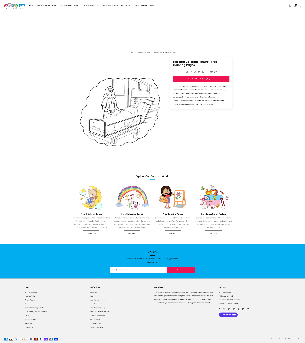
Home (31, 6)
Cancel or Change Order (34, 308)
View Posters (214, 233)
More (152, 6)
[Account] (290, 5)
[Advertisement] (152, 29)
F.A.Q (27, 316)
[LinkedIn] (199, 71)
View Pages (172, 233)
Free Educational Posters (99, 312)
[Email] (211, 71)
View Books (132, 233)
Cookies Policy (95, 323)
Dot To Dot (126, 6)
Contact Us (29, 327)
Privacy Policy (95, 319)
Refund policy (30, 319)
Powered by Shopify (277, 339)
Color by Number (110, 6)
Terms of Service (96, 327)
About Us (93, 292)
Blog (91, 296)
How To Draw (141, 6)
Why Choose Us (31, 292)
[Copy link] (215, 71)
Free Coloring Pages (91, 6)
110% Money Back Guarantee (36, 312)
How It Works (30, 296)
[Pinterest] (207, 71)
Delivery (28, 304)
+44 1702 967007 (225, 292)
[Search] (300, 5)
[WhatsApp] (203, 71)
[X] (195, 71)
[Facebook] (191, 71)
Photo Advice (30, 300)
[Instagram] (187, 71)
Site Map (28, 323)
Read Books (91, 233)
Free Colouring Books (98, 304)
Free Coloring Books (69, 6)
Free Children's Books (46, 6)
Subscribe (181, 270)
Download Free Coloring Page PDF (201, 79)
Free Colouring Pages (98, 308)
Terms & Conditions (97, 316)
